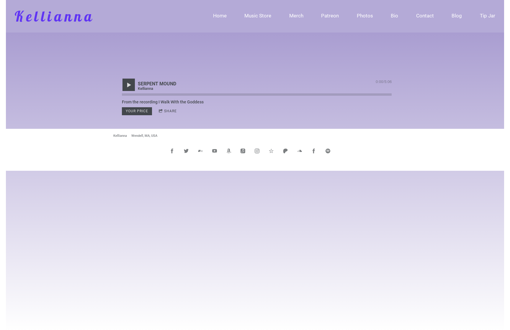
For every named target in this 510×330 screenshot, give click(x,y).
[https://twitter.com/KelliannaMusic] (186, 152)
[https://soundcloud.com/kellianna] (299, 152)
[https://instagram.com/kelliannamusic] (257, 152)
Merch (296, 16)
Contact (425, 16)
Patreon (330, 16)
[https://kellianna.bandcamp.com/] (200, 152)
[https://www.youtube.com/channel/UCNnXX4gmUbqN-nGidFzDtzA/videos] (214, 152)
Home (220, 16)
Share (170, 111)
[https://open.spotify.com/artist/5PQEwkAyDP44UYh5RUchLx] (328, 152)
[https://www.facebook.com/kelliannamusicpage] (313, 152)
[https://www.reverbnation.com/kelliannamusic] (271, 152)
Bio (394, 16)
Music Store (257, 16)
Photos (365, 16)
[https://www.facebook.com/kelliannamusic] (172, 152)
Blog (457, 16)
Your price (137, 111)
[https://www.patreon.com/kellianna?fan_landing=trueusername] (285, 152)
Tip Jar (487, 16)
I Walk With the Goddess (181, 102)
